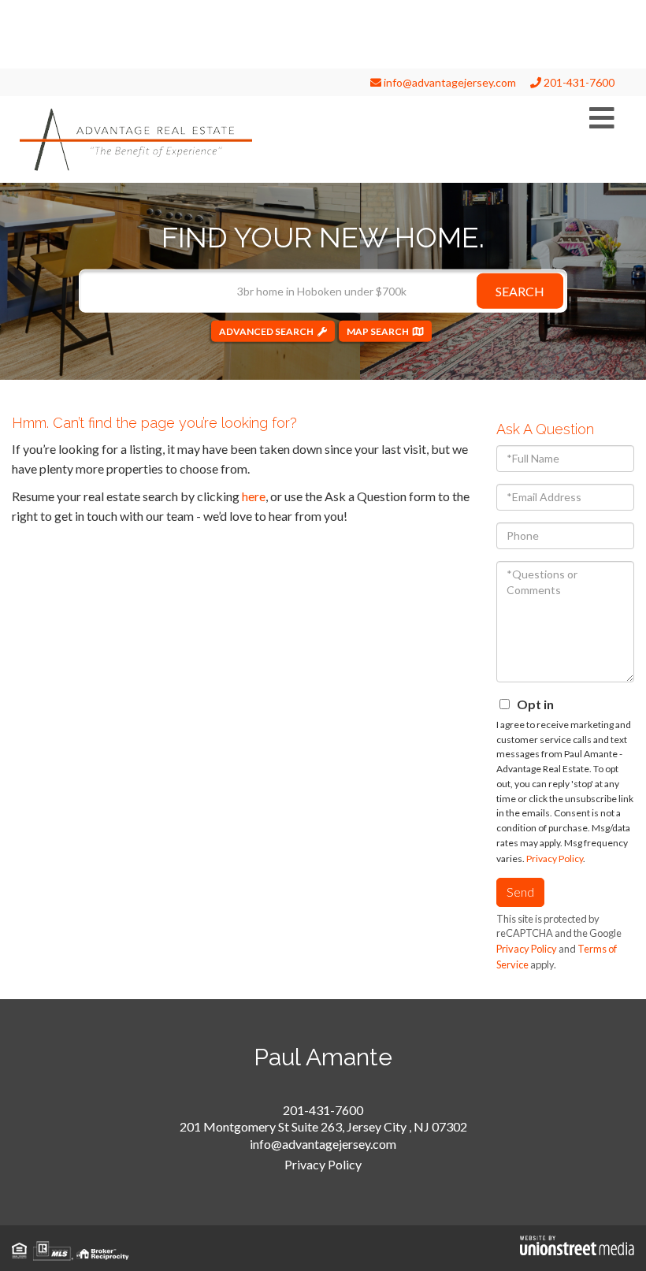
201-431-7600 (577, 82)
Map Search (378, 330)
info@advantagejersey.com (448, 82)
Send (520, 891)
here (253, 496)
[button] (520, 290)
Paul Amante (323, 1057)
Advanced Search (266, 330)
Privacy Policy (554, 858)
